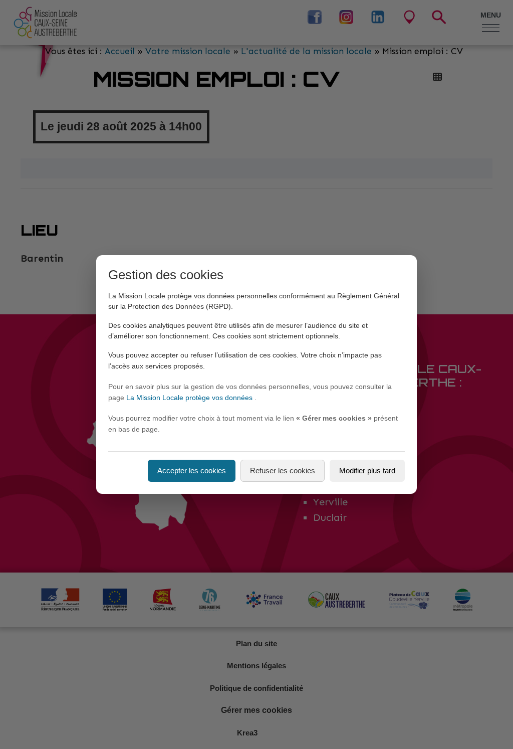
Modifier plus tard (367, 470)
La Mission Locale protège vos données (190, 398)
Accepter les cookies (191, 470)
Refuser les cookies (282, 470)
